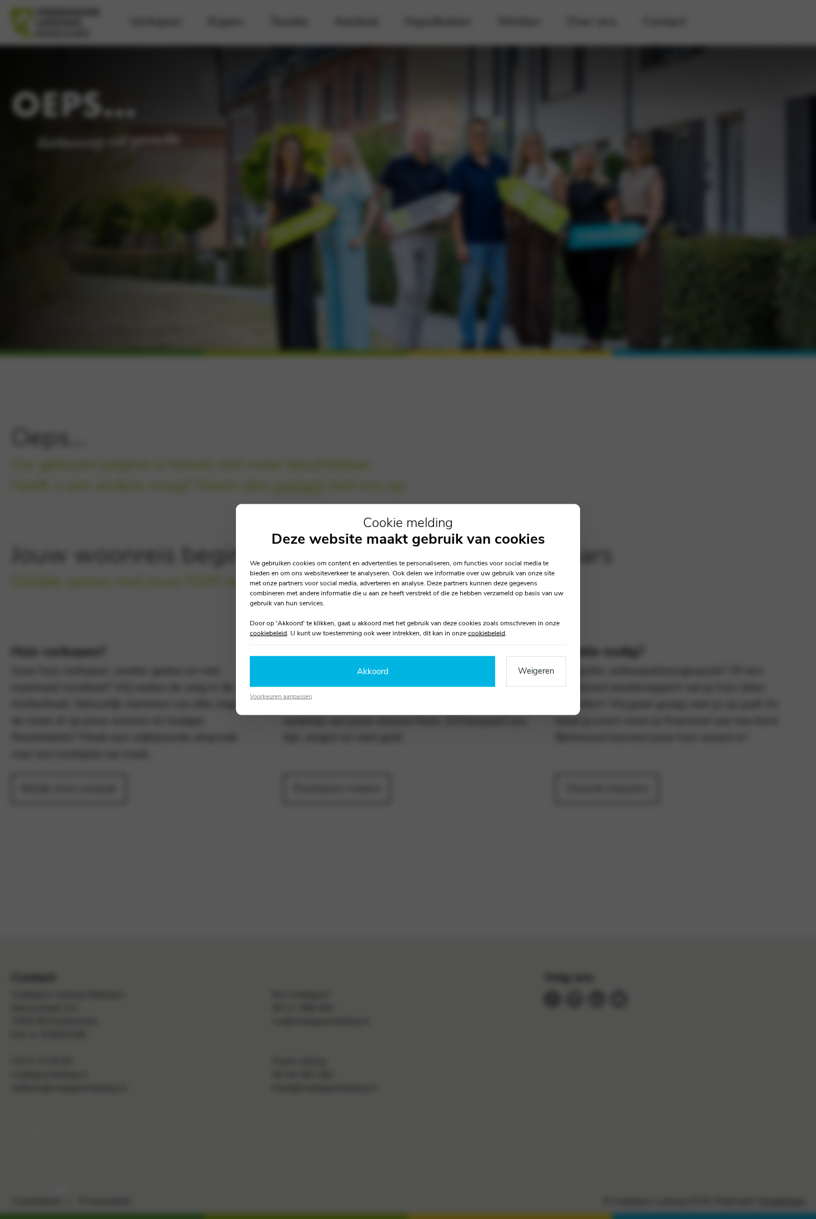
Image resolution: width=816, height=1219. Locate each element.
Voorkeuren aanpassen (281, 696)
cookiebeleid (268, 633)
